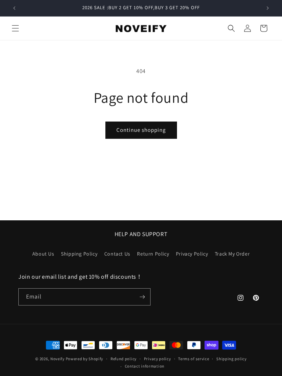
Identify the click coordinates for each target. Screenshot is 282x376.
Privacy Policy (192, 253)
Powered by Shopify (85, 358)
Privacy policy (157, 358)
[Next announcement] (268, 8)
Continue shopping (141, 129)
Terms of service (193, 358)
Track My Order (232, 253)
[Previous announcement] (14, 8)
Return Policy (153, 253)
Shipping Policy (79, 253)
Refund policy (124, 358)
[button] (15, 28)
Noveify (57, 358)
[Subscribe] (142, 297)
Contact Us (117, 253)
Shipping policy (231, 358)
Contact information (144, 366)
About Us (43, 253)
